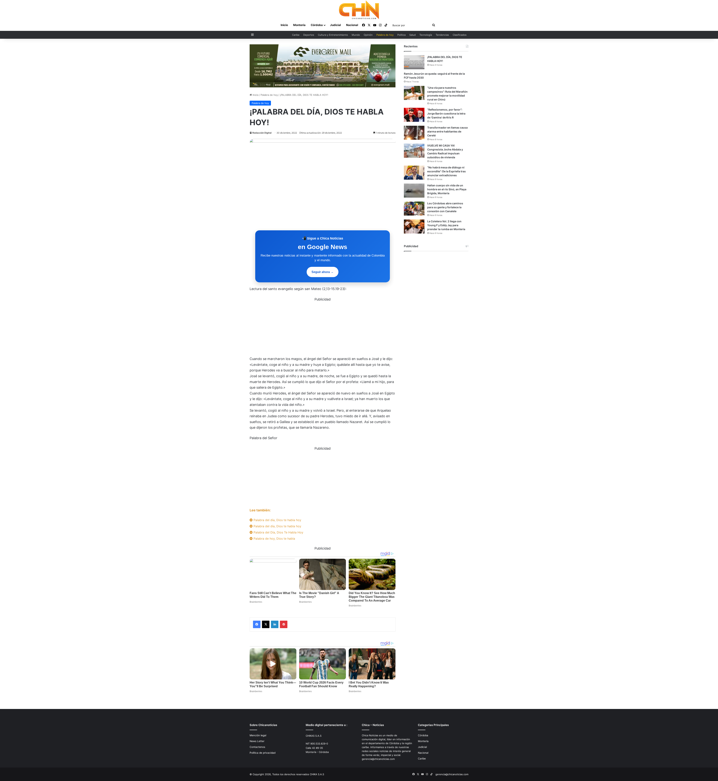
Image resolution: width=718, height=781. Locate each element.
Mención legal (258, 735)
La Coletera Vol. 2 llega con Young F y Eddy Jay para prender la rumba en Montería (446, 225)
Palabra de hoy (385, 34)
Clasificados (460, 34)
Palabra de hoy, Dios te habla (274, 538)
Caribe (296, 34)
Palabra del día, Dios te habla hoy (277, 520)
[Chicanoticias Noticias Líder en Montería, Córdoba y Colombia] (359, 9)
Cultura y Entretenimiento (333, 34)
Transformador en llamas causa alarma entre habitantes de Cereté (447, 131)
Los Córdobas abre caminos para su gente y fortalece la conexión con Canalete (445, 207)
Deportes (308, 34)
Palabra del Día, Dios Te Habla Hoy (278, 532)
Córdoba (317, 25)
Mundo (356, 34)
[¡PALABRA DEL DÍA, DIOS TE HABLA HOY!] (414, 62)
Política (401, 34)
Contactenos (257, 746)
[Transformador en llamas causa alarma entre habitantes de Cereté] (414, 133)
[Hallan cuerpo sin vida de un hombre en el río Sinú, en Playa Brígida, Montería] (414, 191)
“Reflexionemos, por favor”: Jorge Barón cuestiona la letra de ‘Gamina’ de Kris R (446, 113)
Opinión (368, 34)
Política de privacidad (262, 752)
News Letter (257, 741)
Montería (299, 25)
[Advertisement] (322, 328)
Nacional (352, 25)
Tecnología (425, 34)
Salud (412, 34)
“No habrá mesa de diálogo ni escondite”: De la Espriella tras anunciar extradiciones (446, 171)
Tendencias (442, 34)
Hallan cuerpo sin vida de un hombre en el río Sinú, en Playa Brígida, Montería (446, 189)
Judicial (335, 25)
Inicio (284, 25)
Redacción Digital (261, 132)
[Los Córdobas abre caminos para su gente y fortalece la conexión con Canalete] (414, 209)
